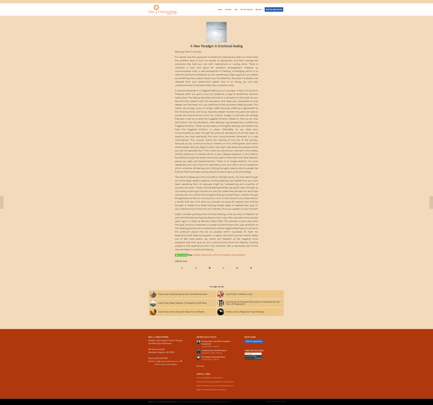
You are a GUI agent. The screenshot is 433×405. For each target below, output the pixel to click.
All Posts (200, 366)
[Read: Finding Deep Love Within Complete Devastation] (199, 342)
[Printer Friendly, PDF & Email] (181, 255)
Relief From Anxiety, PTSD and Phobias (211, 390)
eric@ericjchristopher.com (166, 361)
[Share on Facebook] (182, 267)
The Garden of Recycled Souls (213, 357)
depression (206, 255)
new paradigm (238, 255)
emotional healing (221, 255)
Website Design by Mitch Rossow (198, 402)
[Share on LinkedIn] (237, 267)
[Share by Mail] (251, 267)
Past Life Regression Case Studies (210, 378)
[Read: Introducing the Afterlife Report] (199, 351)
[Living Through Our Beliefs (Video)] (1, 202)
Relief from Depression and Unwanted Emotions (215, 386)
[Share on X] (196, 267)
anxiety (196, 255)
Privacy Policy (182, 402)
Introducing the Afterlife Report (214, 350)
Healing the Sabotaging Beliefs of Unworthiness (215, 382)
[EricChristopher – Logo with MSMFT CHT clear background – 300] (162, 9)
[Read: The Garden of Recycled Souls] (199, 358)
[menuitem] (220, 9)
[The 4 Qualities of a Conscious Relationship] (431, 202)
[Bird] (216, 32)
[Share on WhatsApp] (223, 267)
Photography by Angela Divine (220, 402)
